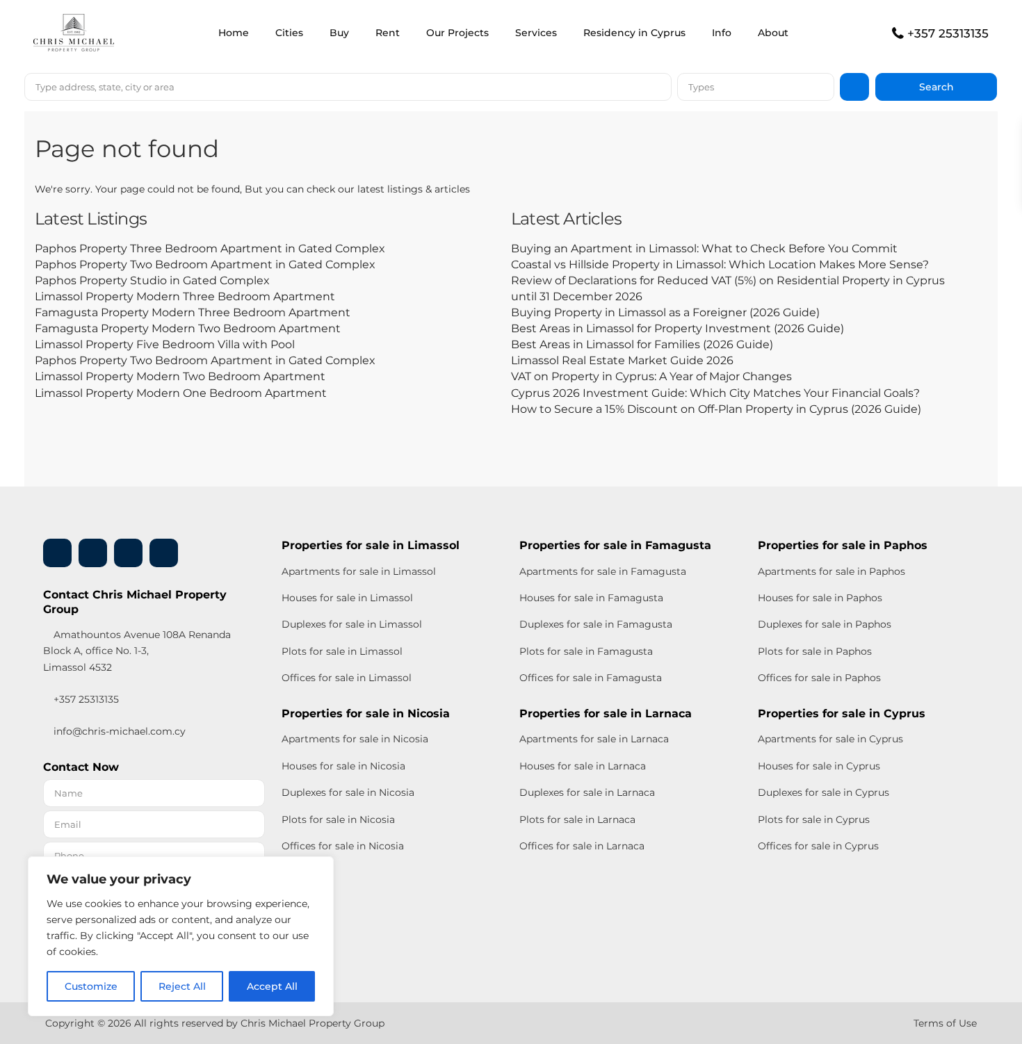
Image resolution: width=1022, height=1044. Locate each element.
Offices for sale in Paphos (819, 677)
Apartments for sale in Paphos (831, 571)
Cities (289, 32)
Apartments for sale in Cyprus (830, 739)
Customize (91, 986)
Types (701, 86)
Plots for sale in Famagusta (586, 651)
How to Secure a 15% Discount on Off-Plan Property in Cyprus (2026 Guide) (716, 409)
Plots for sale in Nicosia (338, 819)
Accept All (272, 986)
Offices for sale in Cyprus (818, 846)
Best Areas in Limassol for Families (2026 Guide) (642, 344)
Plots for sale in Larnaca (577, 819)
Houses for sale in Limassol (347, 598)
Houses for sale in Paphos (820, 598)
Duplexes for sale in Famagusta (595, 624)
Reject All (182, 986)
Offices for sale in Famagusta (590, 677)
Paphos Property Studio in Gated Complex (152, 280)
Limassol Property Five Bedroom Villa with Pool (165, 344)
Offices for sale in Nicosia (343, 846)
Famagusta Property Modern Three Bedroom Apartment (192, 312)
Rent (387, 32)
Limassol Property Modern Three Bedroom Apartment (185, 296)
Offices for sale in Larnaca (581, 846)
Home (233, 32)
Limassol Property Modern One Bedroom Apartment (181, 393)
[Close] (319, 868)
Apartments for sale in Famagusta (602, 571)
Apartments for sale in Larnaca (594, 739)
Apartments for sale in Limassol (359, 571)
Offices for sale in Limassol (347, 677)
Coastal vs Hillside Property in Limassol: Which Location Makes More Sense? (720, 264)
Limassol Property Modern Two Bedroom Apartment (180, 376)
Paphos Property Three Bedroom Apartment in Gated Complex (210, 248)
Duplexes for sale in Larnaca (587, 792)
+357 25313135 (948, 33)
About (773, 32)
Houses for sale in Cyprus (819, 766)
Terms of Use (945, 1023)
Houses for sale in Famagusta (591, 598)
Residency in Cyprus (634, 32)
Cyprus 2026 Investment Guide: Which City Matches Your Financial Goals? (715, 393)
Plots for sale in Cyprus (814, 819)
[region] (181, 936)
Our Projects (457, 32)
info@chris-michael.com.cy (120, 731)
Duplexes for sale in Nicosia (348, 792)
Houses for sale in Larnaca (582, 766)
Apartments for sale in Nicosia (355, 739)
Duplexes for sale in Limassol (352, 624)
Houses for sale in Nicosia (343, 766)
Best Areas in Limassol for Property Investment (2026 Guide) (677, 328)
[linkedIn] (93, 553)
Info (721, 32)
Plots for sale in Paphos (815, 651)
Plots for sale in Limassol (342, 651)
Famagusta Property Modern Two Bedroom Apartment (188, 328)
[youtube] (128, 553)
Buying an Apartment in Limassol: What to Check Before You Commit (704, 248)
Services (536, 32)
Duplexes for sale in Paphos (824, 624)
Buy (339, 32)
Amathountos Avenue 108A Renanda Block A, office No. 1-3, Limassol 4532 (137, 650)
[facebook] (57, 553)
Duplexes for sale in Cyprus (823, 792)
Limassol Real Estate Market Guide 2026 (622, 360)
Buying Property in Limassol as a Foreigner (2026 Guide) (665, 312)
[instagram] (163, 553)
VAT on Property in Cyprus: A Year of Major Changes (651, 376)
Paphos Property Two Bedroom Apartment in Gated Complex (205, 264)
